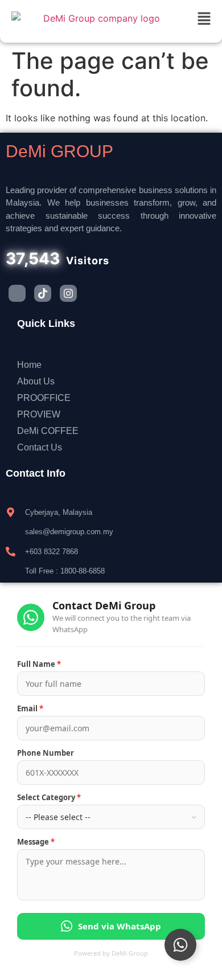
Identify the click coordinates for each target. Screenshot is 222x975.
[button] (204, 19)
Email (30, 708)
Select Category (49, 797)
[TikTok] (42, 293)
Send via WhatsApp (119, 926)
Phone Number (45, 753)
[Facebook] (17, 293)
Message (36, 842)
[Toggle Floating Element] (180, 945)
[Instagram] (68, 293)
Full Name (39, 664)
